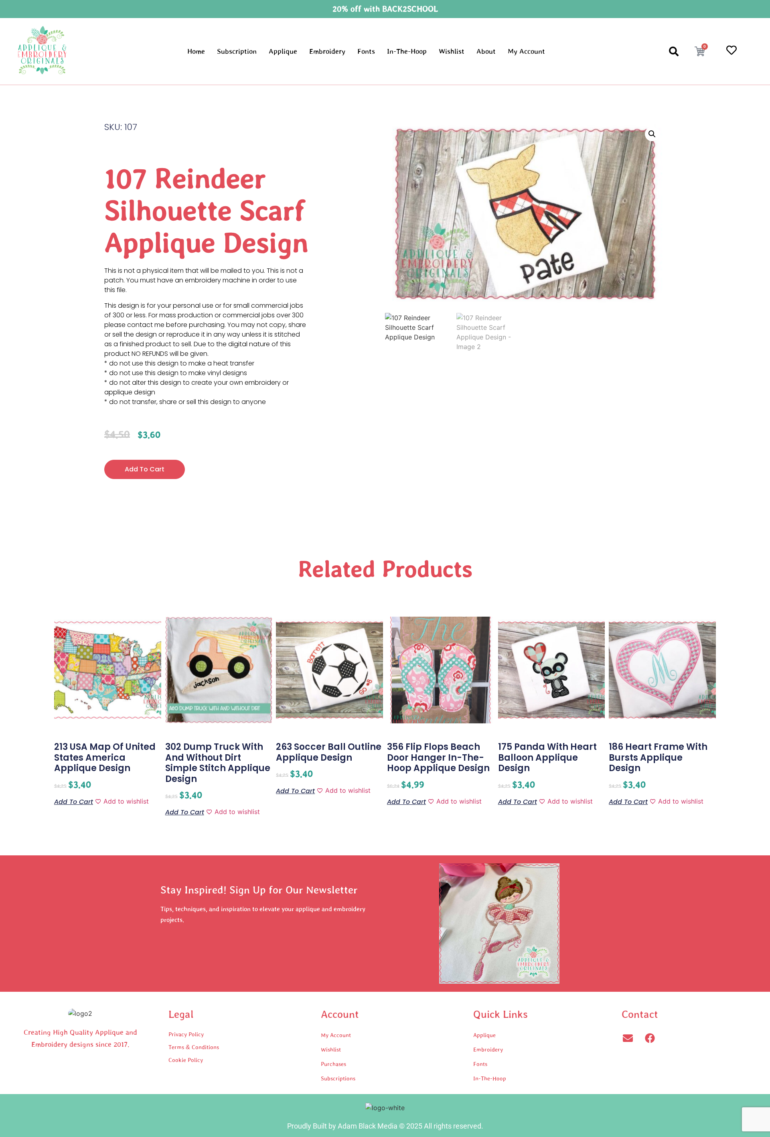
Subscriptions (338, 1078)
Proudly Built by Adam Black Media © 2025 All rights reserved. (385, 1126)
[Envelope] (628, 1038)
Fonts (366, 51)
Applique (283, 51)
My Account (526, 51)
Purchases (333, 1064)
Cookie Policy (185, 1060)
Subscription (237, 51)
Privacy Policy (186, 1034)
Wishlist (451, 51)
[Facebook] (650, 1038)
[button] (652, 134)
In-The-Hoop (407, 51)
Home (196, 51)
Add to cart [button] (73, 801)
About (486, 51)
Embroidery (327, 51)
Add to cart (144, 469)
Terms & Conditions (193, 1047)
